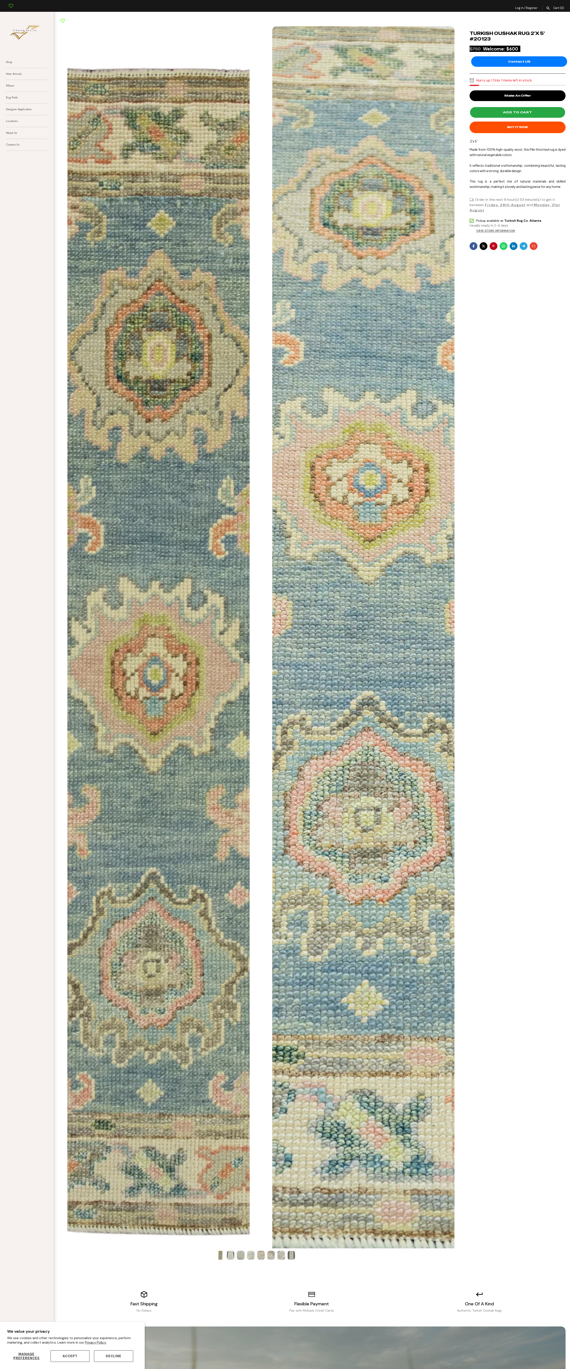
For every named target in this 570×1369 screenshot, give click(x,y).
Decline (113, 1356)
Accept (70, 1356)
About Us (11, 133)
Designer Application (19, 109)
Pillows (10, 85)
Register (531, 8)
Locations (12, 121)
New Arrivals (14, 74)
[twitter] (483, 246)
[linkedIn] (513, 246)
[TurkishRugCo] (26, 32)
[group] (220, 1255)
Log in (519, 8)
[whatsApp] (503, 246)
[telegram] (523, 246)
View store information (495, 230)
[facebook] (473, 246)
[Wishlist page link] (11, 2)
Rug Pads (12, 97)
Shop (9, 62)
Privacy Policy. (95, 1342)
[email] (533, 246)
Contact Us (12, 144)
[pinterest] (493, 246)
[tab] (260, 1246)
